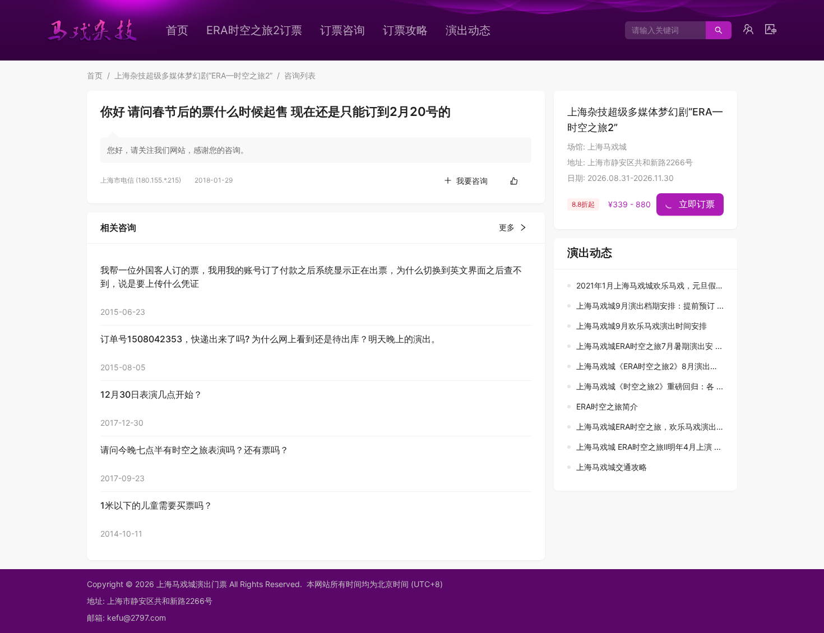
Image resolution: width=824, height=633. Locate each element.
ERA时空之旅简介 (607, 406)
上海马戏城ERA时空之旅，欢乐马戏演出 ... (650, 426)
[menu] (347, 30)
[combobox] (661, 30)
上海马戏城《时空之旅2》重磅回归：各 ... (649, 386)
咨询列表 (300, 75)
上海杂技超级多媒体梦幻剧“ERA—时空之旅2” (193, 75)
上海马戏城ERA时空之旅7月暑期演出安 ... (649, 346)
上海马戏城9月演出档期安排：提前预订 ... (650, 305)
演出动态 (468, 30)
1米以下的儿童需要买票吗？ (156, 505)
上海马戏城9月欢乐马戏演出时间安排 (641, 326)
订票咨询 (342, 30)
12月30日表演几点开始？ (151, 394)
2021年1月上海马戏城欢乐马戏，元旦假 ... (650, 285)
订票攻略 (405, 30)
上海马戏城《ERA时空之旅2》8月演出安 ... (651, 366)
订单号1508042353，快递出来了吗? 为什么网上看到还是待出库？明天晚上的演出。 (270, 339)
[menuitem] (177, 30)
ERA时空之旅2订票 (254, 30)
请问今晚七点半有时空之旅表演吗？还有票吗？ (194, 449)
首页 (177, 30)
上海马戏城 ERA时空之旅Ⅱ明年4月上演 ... (648, 447)
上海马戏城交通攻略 (611, 467)
